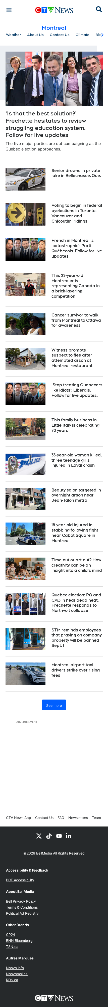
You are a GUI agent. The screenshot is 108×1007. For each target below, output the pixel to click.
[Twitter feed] (39, 836)
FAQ (61, 817)
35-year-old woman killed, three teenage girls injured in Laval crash (76, 460)
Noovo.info (15, 968)
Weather (13, 35)
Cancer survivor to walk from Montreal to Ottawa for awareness (76, 320)
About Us (35, 35)
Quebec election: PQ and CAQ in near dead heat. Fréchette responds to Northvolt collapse (76, 603)
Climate (82, 35)
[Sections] (9, 10)
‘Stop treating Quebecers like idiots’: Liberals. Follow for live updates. (76, 390)
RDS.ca (12, 980)
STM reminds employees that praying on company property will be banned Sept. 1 (76, 638)
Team (96, 817)
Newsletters (78, 817)
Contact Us (60, 35)
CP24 (10, 934)
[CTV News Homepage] (54, 10)
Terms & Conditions (22, 907)
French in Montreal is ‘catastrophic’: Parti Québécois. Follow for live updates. (76, 248)
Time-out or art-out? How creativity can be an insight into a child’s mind (76, 565)
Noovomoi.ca (17, 974)
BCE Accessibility (20, 880)
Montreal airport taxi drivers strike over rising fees (75, 670)
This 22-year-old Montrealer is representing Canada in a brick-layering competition (75, 286)
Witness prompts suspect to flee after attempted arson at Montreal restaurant (71, 358)
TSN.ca (12, 946)
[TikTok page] (49, 836)
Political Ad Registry (22, 913)
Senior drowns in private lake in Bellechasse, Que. (76, 173)
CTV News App (18, 817)
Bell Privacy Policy (21, 901)
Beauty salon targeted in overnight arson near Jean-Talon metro (76, 495)
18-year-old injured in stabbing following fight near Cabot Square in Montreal (74, 533)
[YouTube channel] (59, 836)
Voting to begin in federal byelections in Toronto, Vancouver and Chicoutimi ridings (76, 213)
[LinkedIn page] (69, 836)
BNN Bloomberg (19, 940)
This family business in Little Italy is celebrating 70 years (75, 425)
